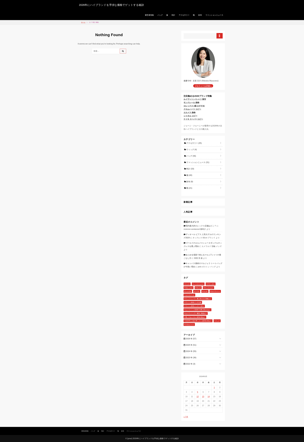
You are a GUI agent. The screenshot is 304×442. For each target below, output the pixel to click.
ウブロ (197, 291)
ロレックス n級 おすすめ (194, 106)
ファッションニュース (214, 15)
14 (209, 397)
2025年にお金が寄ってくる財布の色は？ (198, 321)
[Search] (123, 51)
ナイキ (187, 284)
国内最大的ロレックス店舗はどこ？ (201, 226)
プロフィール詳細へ (203, 86)
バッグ (160, 15)
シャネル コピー (190, 116)
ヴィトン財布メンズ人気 (193, 302)
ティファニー (209, 287)
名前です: (188, 81)
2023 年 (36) (190, 358)
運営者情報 (149, 15)
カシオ (205, 291)
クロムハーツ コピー (192, 109)
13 (203, 397)
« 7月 (186, 417)
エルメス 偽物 (189, 112)
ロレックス (189, 287)
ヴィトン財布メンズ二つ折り (194, 306)
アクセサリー (184, 15)
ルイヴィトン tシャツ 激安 (195, 99)
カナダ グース (189, 295)
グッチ (218, 321)
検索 (219, 35)
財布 (200, 15)
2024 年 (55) (190, 351)
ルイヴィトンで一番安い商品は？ (196, 313)
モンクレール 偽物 (191, 102)
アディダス (211, 284)
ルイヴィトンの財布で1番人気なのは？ (198, 310)
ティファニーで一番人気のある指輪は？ (198, 299)
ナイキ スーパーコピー (193, 119)
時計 (173, 15)
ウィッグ (191, 150)
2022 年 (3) (190, 364)
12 (198, 397)
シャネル (188, 291)
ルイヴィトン (215, 291)
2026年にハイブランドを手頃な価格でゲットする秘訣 (111, 4)
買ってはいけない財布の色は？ (195, 317)
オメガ (199, 287)
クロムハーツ (189, 324)
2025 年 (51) (190, 345)
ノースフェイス (199, 284)
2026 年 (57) (190, 339)
